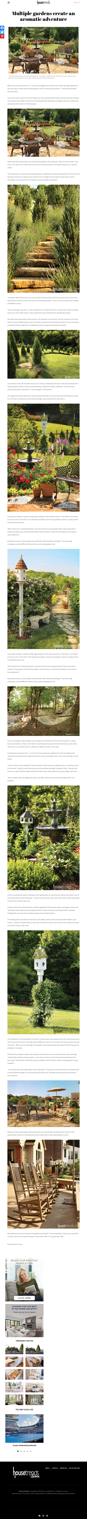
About (47, 1468)
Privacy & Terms (24, 1491)
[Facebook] (2, 28)
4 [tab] (27, 1451)
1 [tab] (18, 1451)
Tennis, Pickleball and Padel (24, 1445)
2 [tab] (21, 1451)
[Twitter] (2, 32)
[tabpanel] (24, 1431)
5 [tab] (31, 1451)
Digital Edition (74, 1468)
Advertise (63, 1468)
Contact (55, 1468)
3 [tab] (24, 1451)
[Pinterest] (2, 36)
